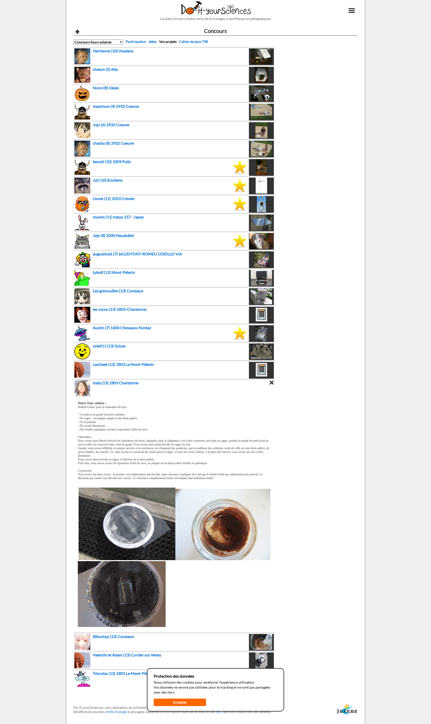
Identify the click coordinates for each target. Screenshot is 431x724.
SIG (218, 712)
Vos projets (168, 41)
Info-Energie (117, 712)
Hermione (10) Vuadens (113, 50)
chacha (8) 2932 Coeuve (113, 143)
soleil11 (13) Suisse (109, 345)
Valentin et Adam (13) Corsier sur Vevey (127, 654)
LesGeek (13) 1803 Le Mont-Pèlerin (123, 364)
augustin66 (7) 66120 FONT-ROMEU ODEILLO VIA (137, 253)
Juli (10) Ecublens (108, 180)
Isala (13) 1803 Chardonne (115, 382)
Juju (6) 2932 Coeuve (111, 124)
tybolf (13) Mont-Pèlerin (114, 272)
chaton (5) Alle (105, 69)
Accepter (180, 702)
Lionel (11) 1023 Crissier (114, 198)
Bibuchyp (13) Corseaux (113, 636)
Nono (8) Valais (106, 87)
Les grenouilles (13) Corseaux (118, 290)
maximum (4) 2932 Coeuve (116, 106)
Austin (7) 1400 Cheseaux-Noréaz (122, 327)
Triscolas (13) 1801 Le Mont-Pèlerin (123, 673)
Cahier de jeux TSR (193, 41)
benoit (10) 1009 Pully (112, 161)
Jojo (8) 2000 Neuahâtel (113, 235)
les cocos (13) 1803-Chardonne (119, 309)
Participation (136, 41)
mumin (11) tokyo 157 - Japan (118, 216)
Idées (153, 41)
